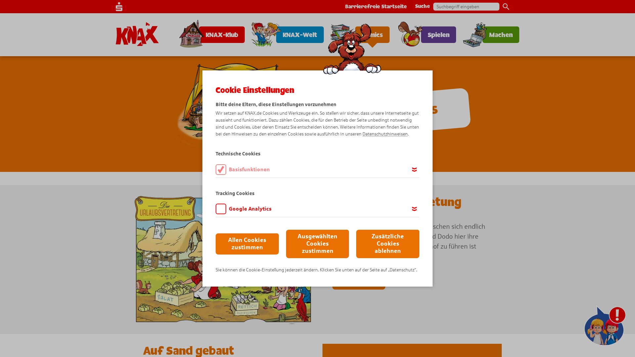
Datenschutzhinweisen (385, 134)
